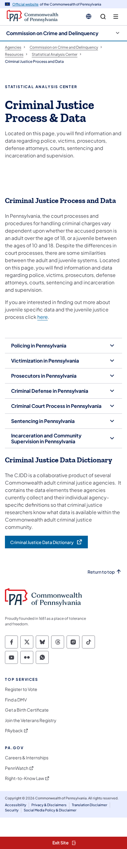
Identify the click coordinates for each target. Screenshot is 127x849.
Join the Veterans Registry (30, 720)
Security (11, 810)
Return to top (101, 572)
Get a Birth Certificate (27, 710)
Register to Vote (21, 689)
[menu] (115, 17)
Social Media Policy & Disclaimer (50, 810)
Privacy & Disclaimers (49, 805)
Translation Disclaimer (89, 805)
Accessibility (15, 805)
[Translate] (88, 16)
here (42, 317)
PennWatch (16, 768)
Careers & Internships (26, 757)
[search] (103, 17)
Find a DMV (16, 699)
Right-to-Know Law (24, 778)
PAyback (14, 730)
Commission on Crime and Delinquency (52, 33)
